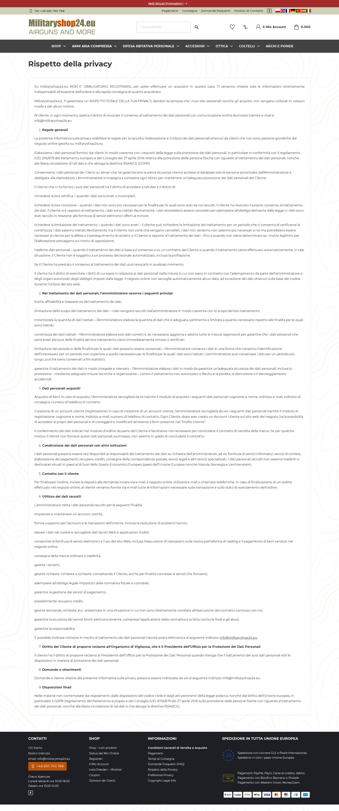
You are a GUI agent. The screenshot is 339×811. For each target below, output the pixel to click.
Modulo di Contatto (248, 11)
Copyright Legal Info (162, 780)
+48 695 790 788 (50, 766)
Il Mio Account (274, 27)
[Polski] (277, 11)
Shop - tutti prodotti (103, 748)
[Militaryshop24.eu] (62, 27)
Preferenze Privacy (161, 775)
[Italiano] (308, 11)
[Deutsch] (293, 11)
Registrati (95, 759)
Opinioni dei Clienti (102, 780)
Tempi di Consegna (161, 759)
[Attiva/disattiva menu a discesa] (64, 46)
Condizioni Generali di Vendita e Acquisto (177, 748)
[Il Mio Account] (258, 26)
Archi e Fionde (279, 46)
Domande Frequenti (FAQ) (166, 764)
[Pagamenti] (228, 778)
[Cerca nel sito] (196, 26)
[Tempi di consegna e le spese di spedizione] (228, 755)
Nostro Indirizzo (39, 753)
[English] (283, 11)
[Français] (288, 11)
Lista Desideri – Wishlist (105, 769)
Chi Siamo (35, 748)
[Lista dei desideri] (232, 27)
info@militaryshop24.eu (238, 638)
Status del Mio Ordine (104, 753)
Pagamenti (170, 11)
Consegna (189, 11)
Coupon (94, 775)
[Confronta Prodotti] (245, 27)
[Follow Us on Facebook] (269, 11)
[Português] (298, 11)
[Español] (303, 11)
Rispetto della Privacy (163, 769)
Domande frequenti (215, 11)
